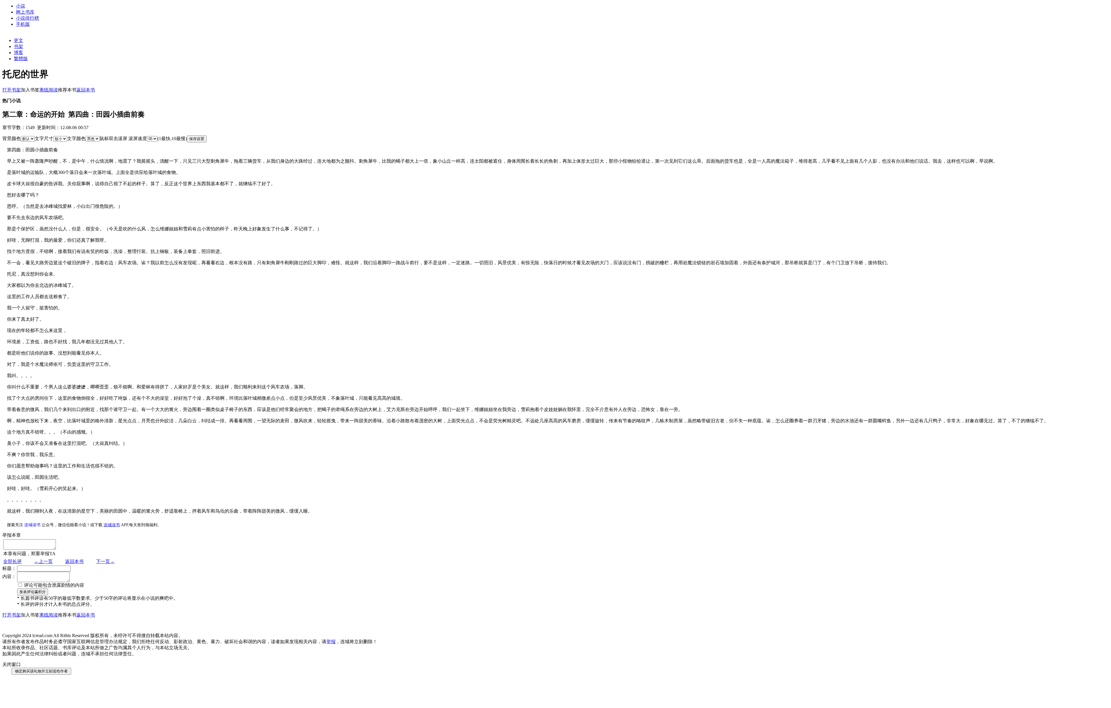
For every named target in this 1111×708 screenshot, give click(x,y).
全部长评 (12, 561)
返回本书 (74, 561)
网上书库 (25, 12)
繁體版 (21, 58)
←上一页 (43, 561)
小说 (20, 5)
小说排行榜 (27, 18)
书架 (18, 46)
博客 (18, 52)
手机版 (23, 24)
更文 (18, 40)
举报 (331, 641)
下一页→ (105, 561)
